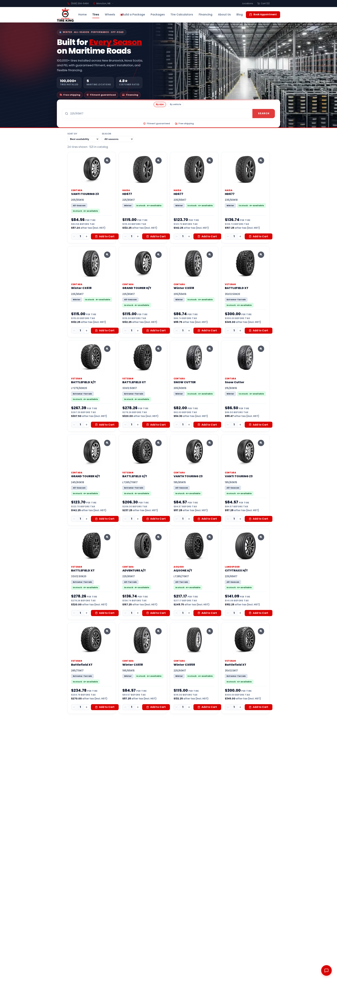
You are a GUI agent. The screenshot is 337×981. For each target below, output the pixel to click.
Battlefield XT (81, 665)
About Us (224, 14)
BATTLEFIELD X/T (83, 382)
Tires (95, 14)
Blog (239, 14)
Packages (158, 14)
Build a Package (133, 14)
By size (160, 104)
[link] (91, 197)
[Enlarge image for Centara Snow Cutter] (261, 349)
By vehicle (175, 104)
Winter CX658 (184, 665)
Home (82, 14)
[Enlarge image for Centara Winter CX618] (107, 255)
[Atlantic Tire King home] (65, 15)
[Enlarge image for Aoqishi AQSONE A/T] (210, 537)
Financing (205, 14)
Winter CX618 (81, 288)
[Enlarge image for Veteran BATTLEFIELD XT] (261, 255)
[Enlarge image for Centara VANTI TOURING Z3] (107, 160)
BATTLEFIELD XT (236, 288)
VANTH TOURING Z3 (188, 476)
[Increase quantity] (86, 236)
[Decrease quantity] (74, 236)
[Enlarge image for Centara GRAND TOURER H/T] (158, 255)
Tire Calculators (181, 14)
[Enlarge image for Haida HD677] (158, 160)
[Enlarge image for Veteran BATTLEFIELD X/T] (107, 349)
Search (263, 113)
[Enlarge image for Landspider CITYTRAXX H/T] (261, 537)
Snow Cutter (234, 382)
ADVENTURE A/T (134, 570)
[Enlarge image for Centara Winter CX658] (210, 631)
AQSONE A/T (183, 570)
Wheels (110, 14)
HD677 (127, 194)
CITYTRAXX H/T (236, 570)
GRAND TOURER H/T (136, 288)
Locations (247, 3)
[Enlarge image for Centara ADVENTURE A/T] (158, 537)
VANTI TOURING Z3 (85, 194)
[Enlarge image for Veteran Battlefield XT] (107, 631)
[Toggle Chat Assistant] (326, 970)
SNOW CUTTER (185, 382)
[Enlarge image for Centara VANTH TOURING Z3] (210, 443)
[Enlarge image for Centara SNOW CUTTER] (210, 349)
